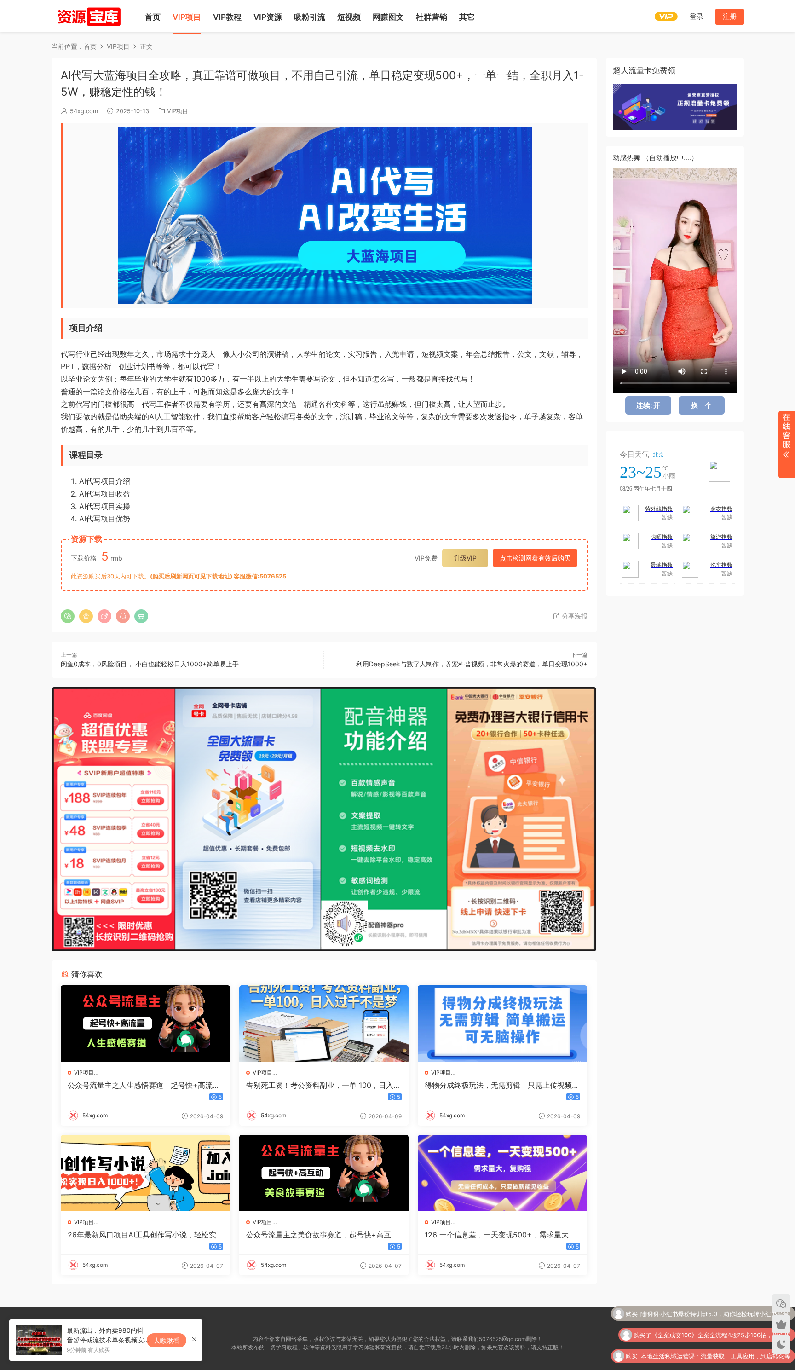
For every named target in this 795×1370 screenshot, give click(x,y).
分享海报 (574, 616)
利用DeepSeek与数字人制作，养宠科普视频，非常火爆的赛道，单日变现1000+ (472, 664)
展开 (786, 444)
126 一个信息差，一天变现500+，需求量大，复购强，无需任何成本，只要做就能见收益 (500, 1234)
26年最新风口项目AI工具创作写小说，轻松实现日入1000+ (142, 1234)
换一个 (701, 405)
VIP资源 (267, 17)
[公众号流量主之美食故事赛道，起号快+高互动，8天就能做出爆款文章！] (324, 1173)
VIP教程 (227, 17)
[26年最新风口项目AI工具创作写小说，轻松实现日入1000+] (145, 1173)
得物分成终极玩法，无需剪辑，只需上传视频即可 (502, 1085)
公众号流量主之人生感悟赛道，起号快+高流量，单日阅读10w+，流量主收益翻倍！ (140, 1085)
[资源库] (88, 16)
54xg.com (84, 111)
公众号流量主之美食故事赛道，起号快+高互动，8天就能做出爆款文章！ (318, 1234)
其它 (467, 17)
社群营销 (431, 17)
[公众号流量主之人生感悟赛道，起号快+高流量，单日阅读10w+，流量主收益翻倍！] (145, 1023)
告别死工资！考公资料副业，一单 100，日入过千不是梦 (323, 1085)
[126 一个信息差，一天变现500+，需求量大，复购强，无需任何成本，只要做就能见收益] (502, 1173)
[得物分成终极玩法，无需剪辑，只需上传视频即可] (502, 1023)
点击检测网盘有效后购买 (535, 558)
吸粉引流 (309, 17)
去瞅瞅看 (166, 1340)
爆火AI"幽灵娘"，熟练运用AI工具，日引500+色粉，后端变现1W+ (712, 1357)
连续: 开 (648, 405)
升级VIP (465, 558)
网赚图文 (388, 17)
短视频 (349, 17)
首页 (153, 17)
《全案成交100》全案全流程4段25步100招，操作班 (720, 1314)
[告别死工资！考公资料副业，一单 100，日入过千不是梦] (324, 1023)
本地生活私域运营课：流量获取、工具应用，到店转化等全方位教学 (715, 1336)
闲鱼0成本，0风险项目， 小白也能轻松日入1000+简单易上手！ (153, 664)
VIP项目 (187, 17)
